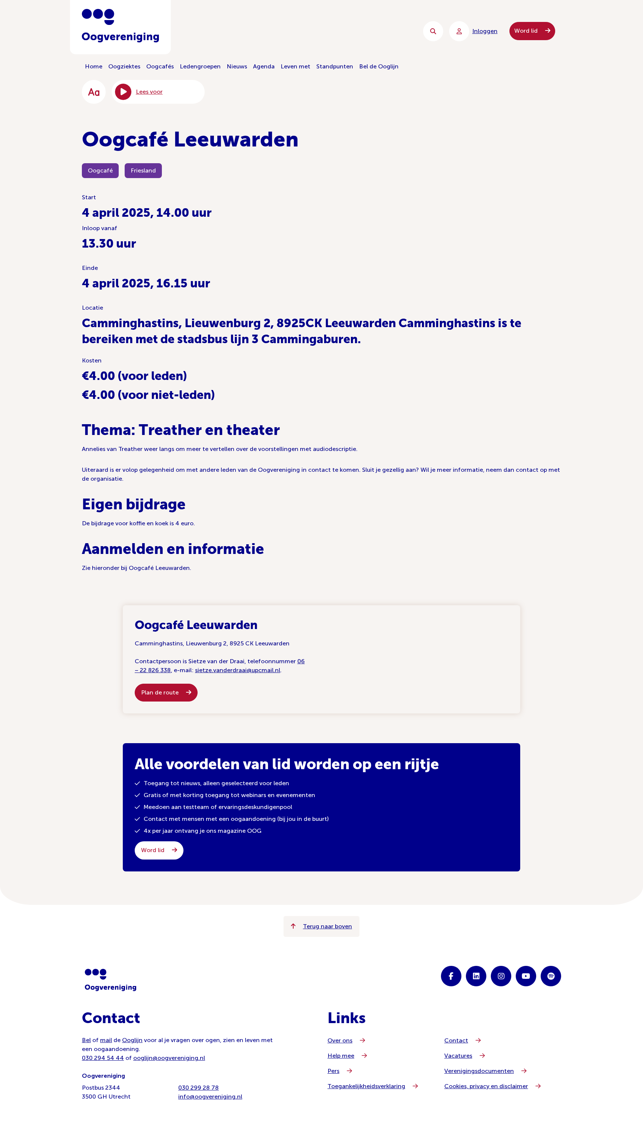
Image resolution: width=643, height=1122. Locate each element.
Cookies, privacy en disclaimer (486, 1086)
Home (93, 66)
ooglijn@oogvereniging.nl (169, 1057)
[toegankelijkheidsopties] (94, 92)
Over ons (339, 1040)
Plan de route (160, 692)
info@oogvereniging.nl (210, 1096)
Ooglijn (132, 1040)
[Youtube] (526, 976)
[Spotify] (551, 976)
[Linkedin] (476, 976)
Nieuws (237, 66)
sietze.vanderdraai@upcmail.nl (237, 670)
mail (106, 1040)
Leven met (295, 66)
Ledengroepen (200, 66)
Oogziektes (124, 66)
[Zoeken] (433, 31)
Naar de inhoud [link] (232, 31)
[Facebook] (451, 976)
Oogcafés (160, 66)
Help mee (340, 1055)
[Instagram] (501, 976)
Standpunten (334, 66)
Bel (86, 1040)
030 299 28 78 (198, 1087)
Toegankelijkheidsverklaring (366, 1086)
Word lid (526, 30)
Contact (456, 1040)
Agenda (264, 66)
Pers (333, 1070)
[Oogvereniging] (110, 980)
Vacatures (458, 1055)
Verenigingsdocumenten (479, 1070)
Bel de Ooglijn (379, 66)
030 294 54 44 (103, 1057)
